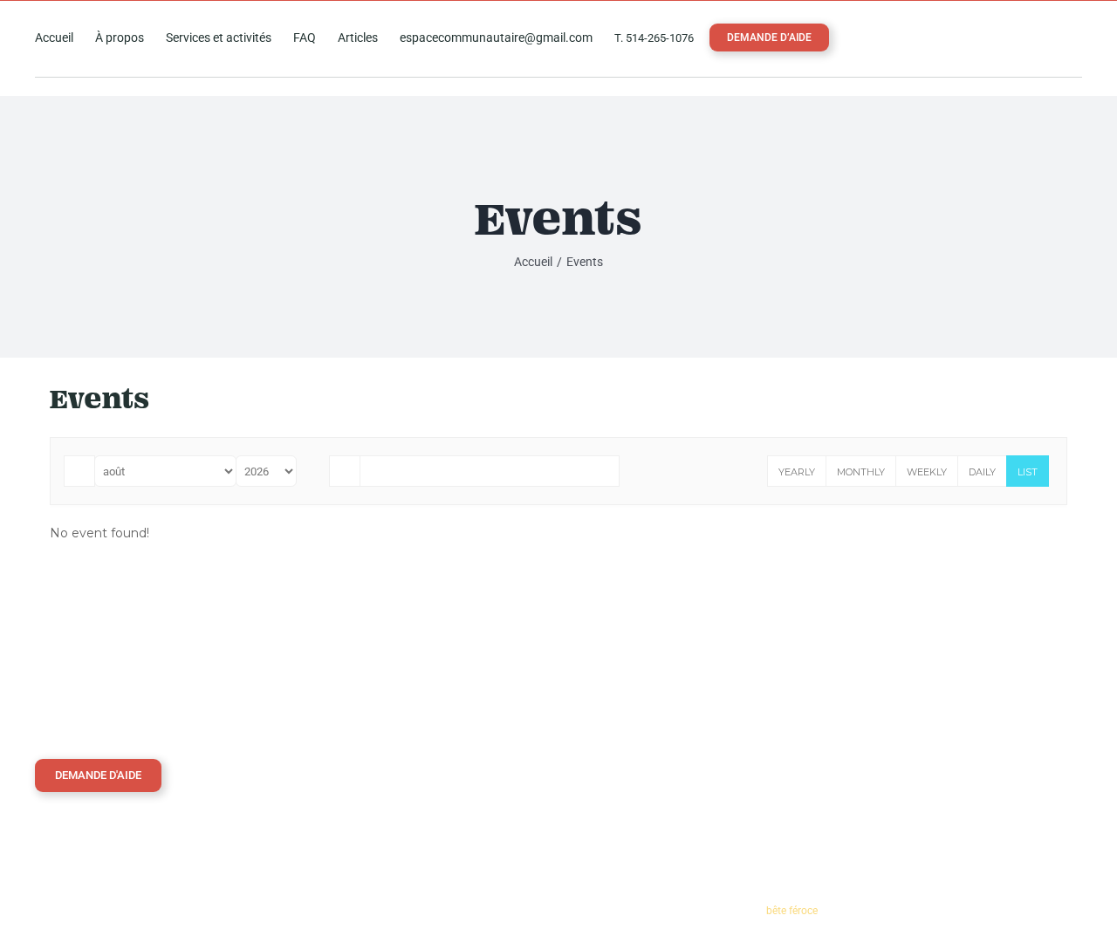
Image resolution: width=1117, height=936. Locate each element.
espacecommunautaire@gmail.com (950, 711)
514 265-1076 (899, 676)
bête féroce (792, 911)
